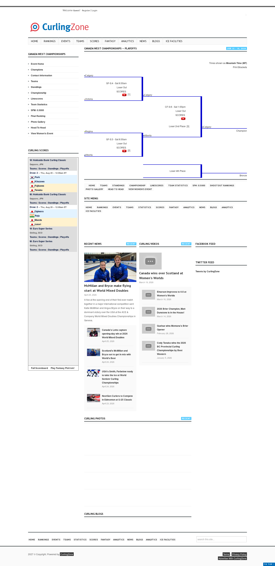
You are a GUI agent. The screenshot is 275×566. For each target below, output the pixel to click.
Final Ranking (38, 116)
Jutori (38, 224)
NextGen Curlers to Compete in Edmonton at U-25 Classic (117, 397)
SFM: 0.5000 (37, 110)
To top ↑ (269, 564)
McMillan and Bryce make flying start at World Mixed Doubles (107, 288)
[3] (188, 126)
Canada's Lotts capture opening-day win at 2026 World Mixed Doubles (115, 333)
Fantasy (110, 41)
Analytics (127, 41)
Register (86, 10)
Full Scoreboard (39, 368)
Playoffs (64, 168)
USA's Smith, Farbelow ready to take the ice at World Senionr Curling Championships (117, 377)
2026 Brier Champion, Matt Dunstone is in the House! (171, 310)
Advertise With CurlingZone (232, 558)
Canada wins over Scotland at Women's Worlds (161, 275)
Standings (36, 87)
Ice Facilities (174, 41)
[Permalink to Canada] (93, 332)
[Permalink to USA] (93, 373)
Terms (226, 554)
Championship (38, 92)
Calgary (89, 75)
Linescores (37, 98)
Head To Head (38, 127)
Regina (89, 131)
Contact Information (41, 75)
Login (94, 10)
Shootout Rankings (222, 185)
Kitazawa (40, 181)
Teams (80, 41)
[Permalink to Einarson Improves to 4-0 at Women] (148, 294)
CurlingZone (66, 554)
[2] (129, 150)
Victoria (89, 99)
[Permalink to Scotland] (93, 352)
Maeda (38, 220)
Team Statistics (39, 104)
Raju (37, 215)
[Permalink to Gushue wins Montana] (148, 328)
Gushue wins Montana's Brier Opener (172, 327)
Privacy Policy (239, 554)
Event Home (37, 63)
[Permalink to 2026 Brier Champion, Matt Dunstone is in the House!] (148, 311)
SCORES (121, 91)
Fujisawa (39, 185)
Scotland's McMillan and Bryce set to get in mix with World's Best (116, 354)
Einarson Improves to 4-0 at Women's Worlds (171, 293)
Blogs (156, 41)
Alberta (148, 135)
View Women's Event (42, 133)
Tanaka (38, 190)
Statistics (144, 207)
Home (34, 41)
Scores (94, 41)
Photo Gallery (38, 121)
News (143, 41)
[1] (129, 94)
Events (65, 41)
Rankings (50, 41)
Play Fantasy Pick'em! (62, 368)
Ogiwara (39, 211)
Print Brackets (240, 67)
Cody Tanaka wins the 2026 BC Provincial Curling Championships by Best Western (171, 348)
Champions (37, 69)
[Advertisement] (53, 308)
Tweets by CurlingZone (207, 271)
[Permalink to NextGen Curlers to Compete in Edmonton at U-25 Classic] (93, 398)
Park (37, 177)
